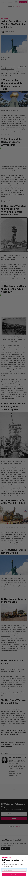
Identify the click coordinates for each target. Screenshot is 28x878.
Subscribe (14, 875)
